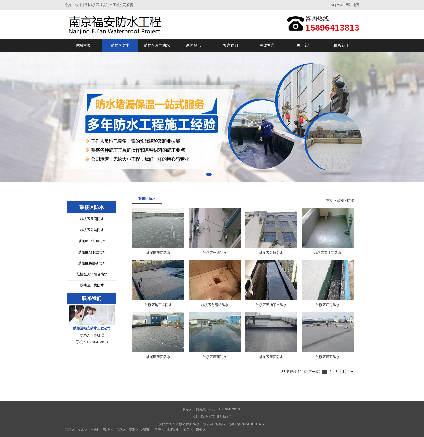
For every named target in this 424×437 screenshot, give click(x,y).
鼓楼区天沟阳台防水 (92, 274)
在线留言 (267, 45)
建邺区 (201, 430)
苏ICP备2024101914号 (246, 424)
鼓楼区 (108, 430)
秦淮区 (134, 430)
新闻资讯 (193, 45)
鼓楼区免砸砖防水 (92, 263)
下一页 (314, 372)
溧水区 (83, 430)
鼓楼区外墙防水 (92, 230)
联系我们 (340, 45)
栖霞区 (146, 430)
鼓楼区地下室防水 (92, 252)
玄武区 (121, 430)
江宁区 (159, 430)
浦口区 (188, 430)
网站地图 (352, 5)
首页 (329, 200)
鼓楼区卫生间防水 (92, 241)
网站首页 (83, 45)
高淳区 (70, 430)
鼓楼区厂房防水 (92, 285)
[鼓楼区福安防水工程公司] (115, 24)
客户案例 (230, 45)
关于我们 (304, 45)
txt (332, 5)
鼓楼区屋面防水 (157, 45)
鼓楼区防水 (120, 45)
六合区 (95, 430)
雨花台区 (174, 430)
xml (340, 5)
